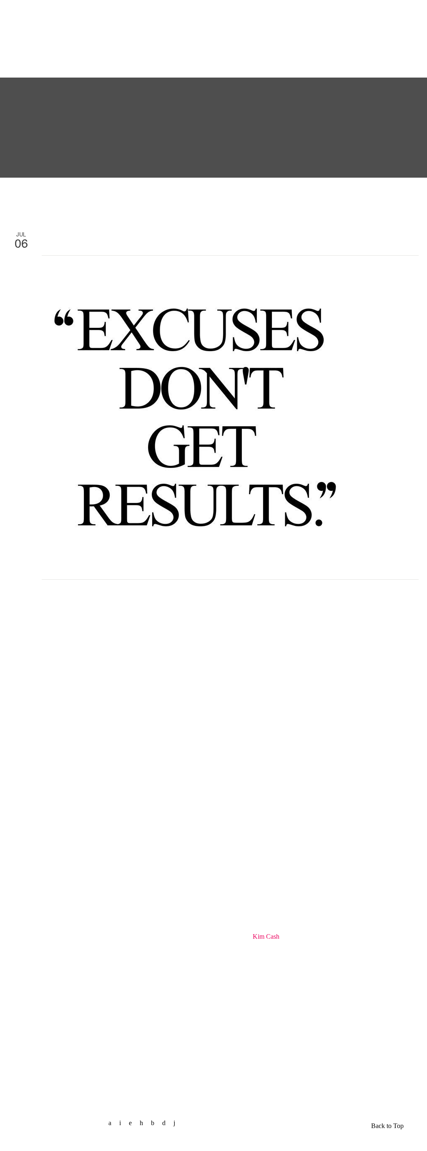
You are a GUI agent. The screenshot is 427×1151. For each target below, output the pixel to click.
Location (331, 56)
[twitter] (123, 1123)
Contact (291, 13)
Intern (333, 13)
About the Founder (45, 34)
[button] (379, 54)
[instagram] (167, 1123)
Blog (150, 13)
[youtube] (177, 1123)
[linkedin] (133, 1123)
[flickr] (156, 1123)
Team (112, 13)
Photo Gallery (199, 13)
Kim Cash (266, 936)
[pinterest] (144, 1123)
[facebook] (113, 1123)
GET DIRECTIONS (40, 1060)
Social (249, 13)
